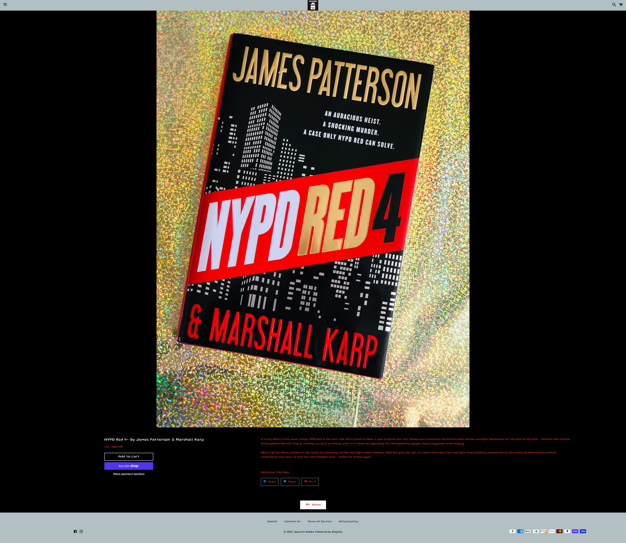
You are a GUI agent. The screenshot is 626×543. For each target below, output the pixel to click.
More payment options (128, 474)
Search (272, 522)
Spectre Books (304, 532)
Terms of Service (320, 522)
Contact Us (292, 522)
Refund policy (348, 522)
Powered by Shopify (328, 532)
